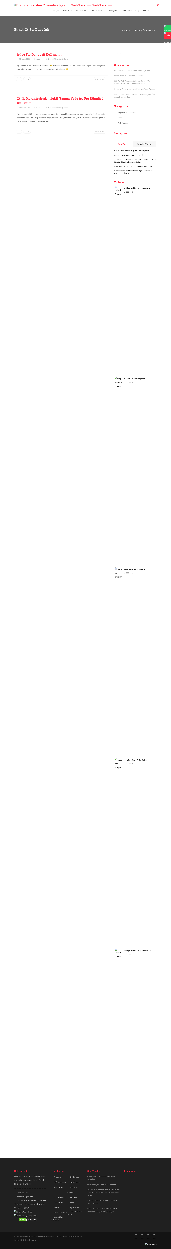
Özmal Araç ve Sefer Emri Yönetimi (128, 76)
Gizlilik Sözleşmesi (60, 1213)
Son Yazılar (123, 144)
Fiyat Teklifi (127, 10)
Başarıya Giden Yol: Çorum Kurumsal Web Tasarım (134, 89)
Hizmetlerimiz (98, 10)
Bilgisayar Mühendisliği (54, 59)
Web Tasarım (123, 123)
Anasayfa (55, 10)
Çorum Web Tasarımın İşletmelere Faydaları (132, 70)
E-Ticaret (73, 1197)
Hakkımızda (67, 10)
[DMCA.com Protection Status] (27, 1219)
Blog (137, 10)
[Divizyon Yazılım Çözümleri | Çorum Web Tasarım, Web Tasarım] (63, 5)
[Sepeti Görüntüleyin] (156, 6)
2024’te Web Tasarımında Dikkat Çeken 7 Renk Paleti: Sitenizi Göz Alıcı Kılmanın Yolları (133, 82)
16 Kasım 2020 (24, 59)
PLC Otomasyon (60, 1197)
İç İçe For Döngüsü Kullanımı (39, 54)
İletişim (146, 10)
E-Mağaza (113, 10)
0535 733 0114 (23, 1193)
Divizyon (37, 59)
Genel (66, 59)
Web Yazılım (58, 1187)
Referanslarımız (82, 10)
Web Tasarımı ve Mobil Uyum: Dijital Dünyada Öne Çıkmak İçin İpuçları (134, 95)
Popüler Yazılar (144, 144)
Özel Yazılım (58, 1202)
